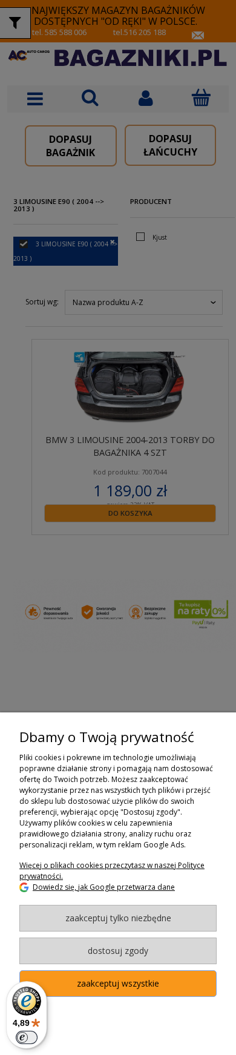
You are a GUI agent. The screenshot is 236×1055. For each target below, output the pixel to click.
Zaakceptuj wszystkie (118, 983)
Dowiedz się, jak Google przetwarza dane (104, 887)
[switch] (27, 1037)
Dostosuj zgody (118, 950)
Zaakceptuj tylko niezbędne (118, 918)
